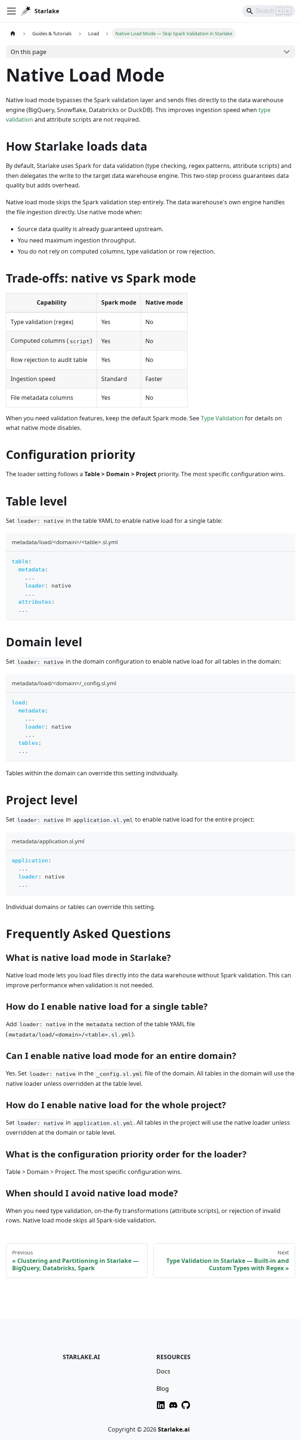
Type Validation (222, 418)
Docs (163, 1371)
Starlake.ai (174, 1429)
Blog (162, 1389)
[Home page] (13, 33)
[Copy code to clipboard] (286, 560)
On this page (28, 52)
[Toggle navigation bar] (11, 11)
